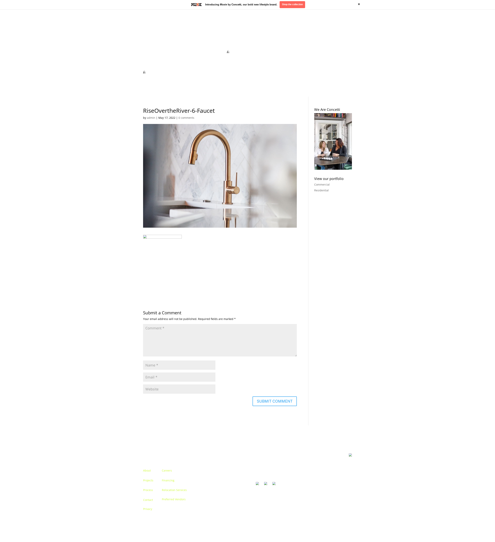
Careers (167, 470)
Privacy (147, 509)
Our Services (182, 53)
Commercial (322, 184)
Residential (321, 190)
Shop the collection (292, 4)
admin (151, 118)
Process (148, 490)
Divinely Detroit (305, 53)
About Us (149, 53)
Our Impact (326, 53)
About (147, 470)
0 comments (186, 118)
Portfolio (164, 53)
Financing (168, 480)
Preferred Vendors (174, 499)
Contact (343, 53)
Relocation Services (174, 490)
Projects (148, 480)
